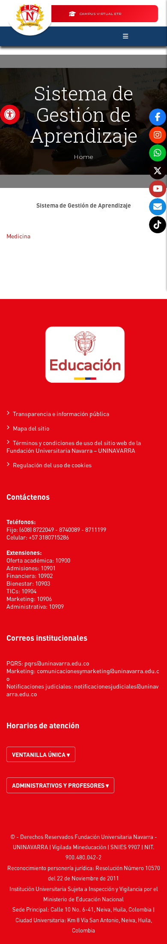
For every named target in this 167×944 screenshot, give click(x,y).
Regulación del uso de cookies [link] (52, 465)
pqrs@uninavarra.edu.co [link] (56, 663)
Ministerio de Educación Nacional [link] (83, 899)
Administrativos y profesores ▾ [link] (60, 785)
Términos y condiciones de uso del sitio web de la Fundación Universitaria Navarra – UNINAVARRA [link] (73, 446)
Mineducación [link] (89, 846)
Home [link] (83, 157)
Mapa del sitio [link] (31, 428)
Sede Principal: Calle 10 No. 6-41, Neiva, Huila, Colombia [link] (82, 909)
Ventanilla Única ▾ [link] (41, 754)
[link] (10, 114)
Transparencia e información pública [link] (61, 413)
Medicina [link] (18, 236)
